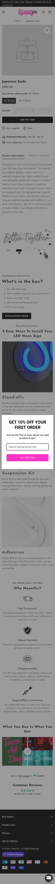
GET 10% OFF (27, 458)
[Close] (50, 418)
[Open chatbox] (49, 878)
